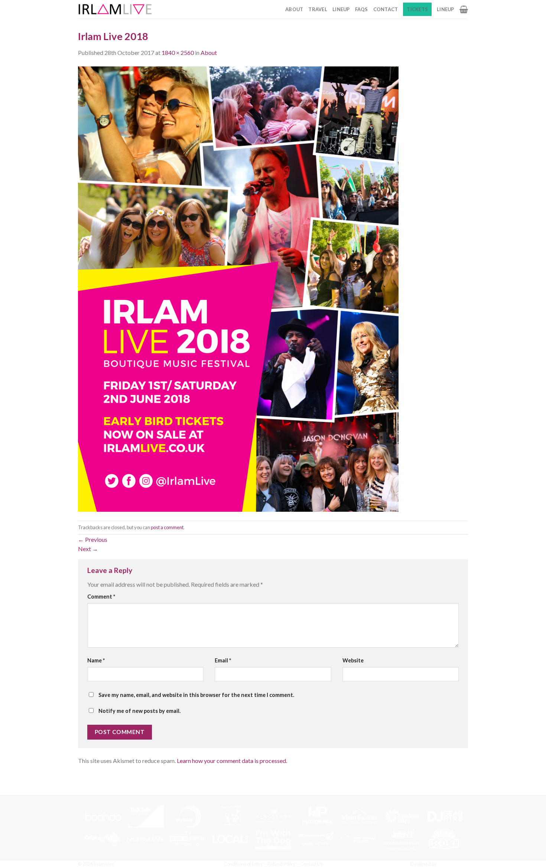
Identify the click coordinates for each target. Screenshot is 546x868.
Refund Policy (281, 864)
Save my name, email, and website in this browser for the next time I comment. (196, 695)
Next (88, 548)
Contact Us (311, 864)
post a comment (167, 527)
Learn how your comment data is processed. (232, 760)
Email (223, 660)
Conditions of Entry (243, 864)
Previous (92, 539)
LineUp (341, 9)
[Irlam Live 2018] (238, 288)
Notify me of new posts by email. (139, 711)
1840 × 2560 (178, 52)
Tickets (417, 9)
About (294, 9)
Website (353, 660)
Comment (101, 596)
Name (96, 660)
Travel (317, 9)
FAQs (361, 9)
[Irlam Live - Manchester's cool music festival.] (115, 9)
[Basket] (463, 9)
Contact (385, 9)
